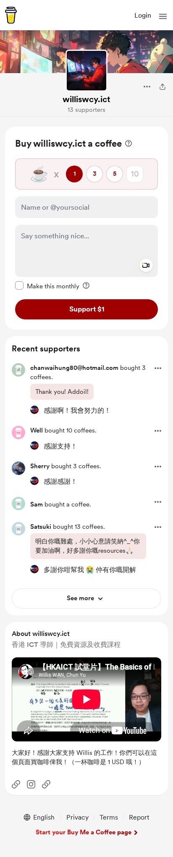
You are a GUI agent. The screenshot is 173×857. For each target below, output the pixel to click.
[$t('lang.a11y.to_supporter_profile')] (34, 410)
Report (139, 817)
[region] (86, 228)
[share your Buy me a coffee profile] (162, 86)
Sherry (40, 466)
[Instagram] (31, 784)
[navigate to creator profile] (86, 71)
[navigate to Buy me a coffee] (11, 15)
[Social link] (16, 784)
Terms (109, 817)
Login (142, 15)
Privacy (77, 817)
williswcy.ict (86, 99)
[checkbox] (47, 285)
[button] (163, 16)
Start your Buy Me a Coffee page (83, 832)
